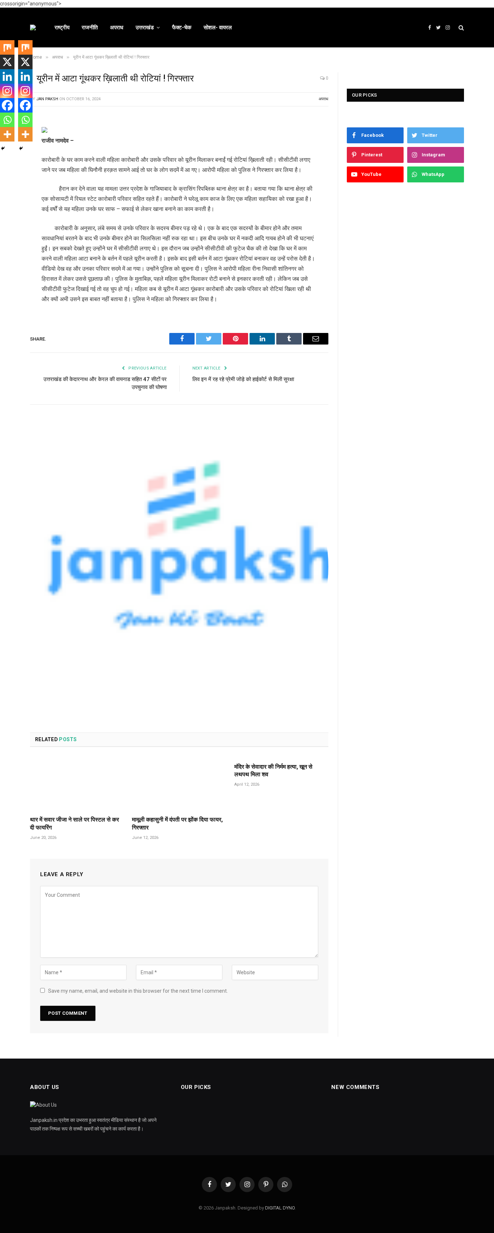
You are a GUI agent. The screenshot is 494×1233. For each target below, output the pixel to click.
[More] (7, 134)
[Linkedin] (7, 76)
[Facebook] (7, 105)
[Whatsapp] (7, 120)
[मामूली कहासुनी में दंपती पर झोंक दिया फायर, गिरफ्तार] (179, 783)
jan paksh (47, 99)
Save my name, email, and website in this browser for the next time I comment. (138, 991)
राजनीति (90, 27)
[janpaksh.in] (33, 27)
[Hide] (3, 148)
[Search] (460, 28)
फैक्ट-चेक (181, 27)
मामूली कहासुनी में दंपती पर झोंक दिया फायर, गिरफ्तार (177, 823)
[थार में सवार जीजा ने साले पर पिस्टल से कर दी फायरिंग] (77, 783)
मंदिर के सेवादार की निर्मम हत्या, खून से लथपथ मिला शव (273, 770)
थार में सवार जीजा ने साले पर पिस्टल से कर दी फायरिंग (74, 823)
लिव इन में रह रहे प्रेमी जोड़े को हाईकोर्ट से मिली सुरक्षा (243, 379)
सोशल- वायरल (218, 27)
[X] (7, 62)
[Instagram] (7, 91)
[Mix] (7, 47)
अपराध (116, 27)
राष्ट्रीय (62, 27)
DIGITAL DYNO (280, 1208)
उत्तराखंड (145, 27)
